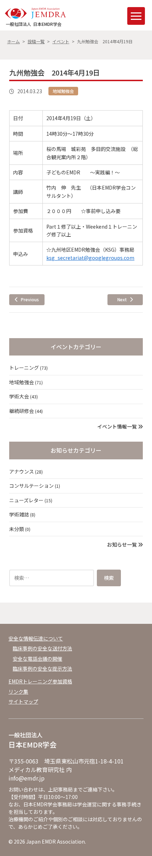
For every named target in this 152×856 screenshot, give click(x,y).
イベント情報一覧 (117, 426)
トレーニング (28, 367)
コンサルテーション (34, 485)
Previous (30, 299)
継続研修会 (26, 410)
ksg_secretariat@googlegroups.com (90, 257)
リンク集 (18, 691)
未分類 (19, 528)
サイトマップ (23, 701)
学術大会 (23, 396)
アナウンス (26, 471)
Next (122, 299)
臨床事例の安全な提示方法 (42, 668)
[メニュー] (136, 16)
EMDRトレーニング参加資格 (40, 681)
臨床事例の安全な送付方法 (42, 648)
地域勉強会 (63, 91)
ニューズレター (30, 500)
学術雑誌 (22, 514)
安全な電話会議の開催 (37, 658)
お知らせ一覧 (122, 544)
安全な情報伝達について (35, 638)
